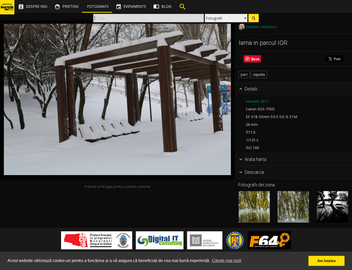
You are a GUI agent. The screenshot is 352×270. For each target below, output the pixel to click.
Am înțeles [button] (326, 261)
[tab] (293, 89)
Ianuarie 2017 (257, 101)
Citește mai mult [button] (226, 260)
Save (255, 58)
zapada (259, 74)
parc (244, 74)
